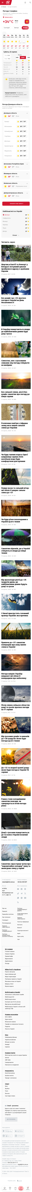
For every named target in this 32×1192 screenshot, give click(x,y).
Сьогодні (7, 28)
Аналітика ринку (10, 1073)
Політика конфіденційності (7, 931)
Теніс (6, 1091)
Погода (7, 963)
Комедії (7, 1044)
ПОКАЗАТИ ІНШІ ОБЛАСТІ (16, 203)
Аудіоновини (9, 961)
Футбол (7, 1088)
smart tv (7, 1135)
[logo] (8, 2)
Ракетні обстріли (10, 972)
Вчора (25, 28)
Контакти (19, 924)
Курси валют (8, 1019)
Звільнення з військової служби (14, 994)
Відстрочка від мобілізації (12, 1004)
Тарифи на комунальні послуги (14, 1024)
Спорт (7, 1084)
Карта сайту (20, 936)
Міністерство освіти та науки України (16, 1055)
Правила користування (6, 926)
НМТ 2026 (7, 1060)
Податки (7, 1026)
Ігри (18, 939)
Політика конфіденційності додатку (22, 909)
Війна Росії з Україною (13, 969)
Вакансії (19, 927)
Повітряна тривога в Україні (13, 979)
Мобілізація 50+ (9, 997)
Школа (7, 1057)
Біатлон (7, 1093)
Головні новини (9, 951)
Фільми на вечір (10, 1042)
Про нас (4, 908)
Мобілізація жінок (10, 999)
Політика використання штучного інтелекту (7, 935)
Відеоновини (9, 958)
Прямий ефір (9, 956)
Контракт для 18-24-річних (13, 1002)
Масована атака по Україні (13, 981)
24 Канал (3, 6)
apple (19, 1131)
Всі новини (9, 949)
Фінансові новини (10, 1021)
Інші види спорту (10, 1096)
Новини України (9, 954)
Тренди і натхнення (10, 1078)
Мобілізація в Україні (12, 992)
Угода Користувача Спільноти (22, 914)
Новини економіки (11, 1014)
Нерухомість (9, 1071)
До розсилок (11, 1119)
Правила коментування (21, 918)
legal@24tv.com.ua (23, 1164)
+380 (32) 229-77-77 (12, 1162)
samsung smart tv (19, 1135)
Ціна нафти (8, 1017)
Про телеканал (6, 917)
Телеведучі (5, 920)
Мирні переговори (10, 976)
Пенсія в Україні (9, 1029)
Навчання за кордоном (12, 1065)
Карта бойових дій (10, 974)
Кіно (6, 1035)
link (18, 889)
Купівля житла (9, 1075)
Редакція (4, 911)
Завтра (16, 28)
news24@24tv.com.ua (8, 882)
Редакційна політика (8, 914)
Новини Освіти (10, 1053)
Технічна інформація (23, 921)
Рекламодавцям (6, 923)
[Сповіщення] (25, 2)
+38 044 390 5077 (22, 882)
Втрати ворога (9, 986)
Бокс (6, 1086)
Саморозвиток (9, 1062)
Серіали (7, 1047)
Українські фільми (10, 1039)
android (7, 1131)
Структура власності (22, 930)
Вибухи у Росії (9, 984)
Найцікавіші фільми (11, 1037)
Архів (18, 933)
